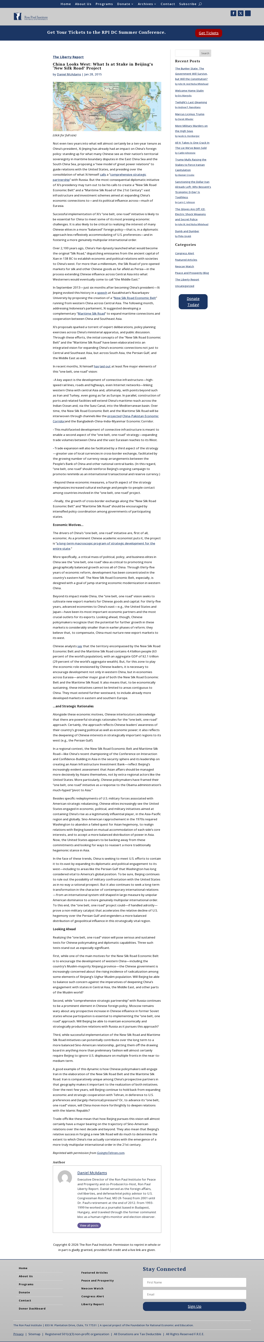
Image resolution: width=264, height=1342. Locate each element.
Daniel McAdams (69, 74)
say (79, 646)
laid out (105, 366)
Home (66, 4)
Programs (104, 4)
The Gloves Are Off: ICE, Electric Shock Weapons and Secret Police (190, 214)
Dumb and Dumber (187, 231)
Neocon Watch (184, 266)
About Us (83, 4)
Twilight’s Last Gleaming (191, 102)
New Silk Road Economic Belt (135, 298)
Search (205, 53)
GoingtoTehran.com (110, 1153)
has (96, 366)
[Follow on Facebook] (233, 13)
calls (103, 174)
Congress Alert (184, 253)
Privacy (18, 1334)
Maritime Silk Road (91, 313)
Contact (168, 4)
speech (102, 293)
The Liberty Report (68, 57)
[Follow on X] (241, 13)
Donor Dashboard (32, 1308)
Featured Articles (186, 259)
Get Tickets (209, 33)
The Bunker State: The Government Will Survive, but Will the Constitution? (191, 74)
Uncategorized (184, 286)
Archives (145, 4)
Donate (123, 4)
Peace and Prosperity (97, 1280)
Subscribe (188, 4)
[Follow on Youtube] (248, 13)
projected (114, 416)
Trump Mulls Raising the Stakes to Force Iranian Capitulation (190, 165)
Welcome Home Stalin (189, 90)
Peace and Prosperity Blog (192, 273)
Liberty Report (92, 1304)
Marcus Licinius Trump (189, 114)
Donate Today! (193, 301)
